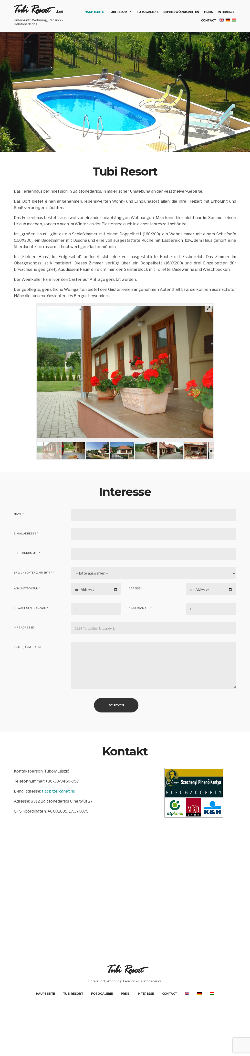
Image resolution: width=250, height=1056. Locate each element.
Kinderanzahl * (140, 608)
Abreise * (135, 588)
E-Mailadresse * (26, 533)
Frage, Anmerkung (28, 647)
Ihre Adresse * (25, 627)
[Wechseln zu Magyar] (233, 20)
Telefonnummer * (27, 553)
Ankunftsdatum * (27, 588)
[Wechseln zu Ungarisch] (212, 993)
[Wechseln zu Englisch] (187, 993)
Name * (19, 514)
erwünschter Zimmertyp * (34, 572)
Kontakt (208, 20)
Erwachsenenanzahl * (31, 608)
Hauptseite (94, 12)
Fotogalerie (147, 12)
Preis (208, 12)
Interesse (226, 12)
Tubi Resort (32, 12)
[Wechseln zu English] (221, 20)
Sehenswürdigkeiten (181, 12)
